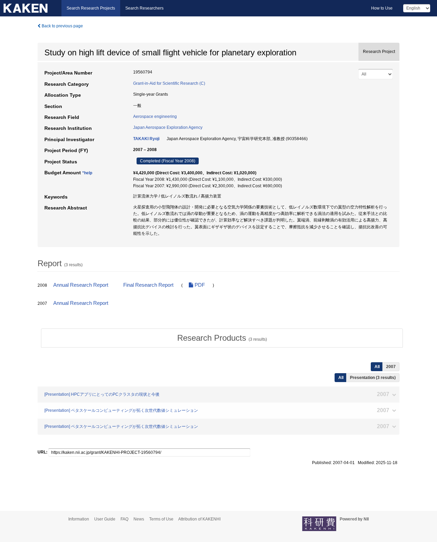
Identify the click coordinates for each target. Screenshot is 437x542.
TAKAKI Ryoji (146, 138)
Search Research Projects (91, 8)
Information (78, 519)
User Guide (104, 519)
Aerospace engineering (155, 116)
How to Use (382, 8)
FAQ (124, 519)
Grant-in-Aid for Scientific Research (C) (169, 83)
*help (87, 173)
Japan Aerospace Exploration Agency (167, 127)
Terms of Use (161, 519)
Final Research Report (148, 285)
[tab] (222, 338)
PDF (199, 285)
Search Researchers (144, 8)
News (138, 519)
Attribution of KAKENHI (199, 519)
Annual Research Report (80, 285)
